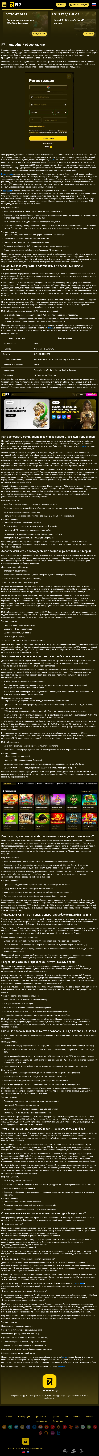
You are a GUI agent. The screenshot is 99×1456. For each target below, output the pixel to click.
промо (50, 328)
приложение (78, 1283)
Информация (41, 1421)
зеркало (61, 1366)
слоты (52, 160)
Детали (41, 34)
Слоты (76, 1417)
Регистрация (7, 174)
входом (83, 446)
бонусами (7, 191)
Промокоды (57, 1421)
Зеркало (55, 1417)
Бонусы (9, 1417)
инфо (64, 1357)
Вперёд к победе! (49, 1392)
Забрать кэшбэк (84, 34)
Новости (89, 1417)
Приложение (40, 1417)
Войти (60, 4)
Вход (66, 1417)
